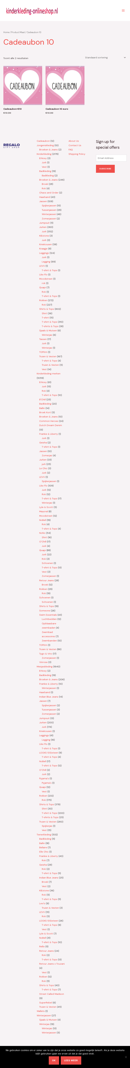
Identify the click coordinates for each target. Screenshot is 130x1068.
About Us (74, 140)
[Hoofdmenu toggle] (123, 10)
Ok (54, 1060)
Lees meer (71, 1060)
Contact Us (75, 145)
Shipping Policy (77, 153)
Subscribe (105, 169)
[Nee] (125, 1057)
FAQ (71, 149)
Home (6, 32)
